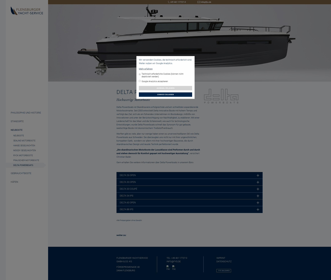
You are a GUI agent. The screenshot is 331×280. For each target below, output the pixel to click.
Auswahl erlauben (165, 88)
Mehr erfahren (146, 69)
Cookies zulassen (165, 94)
